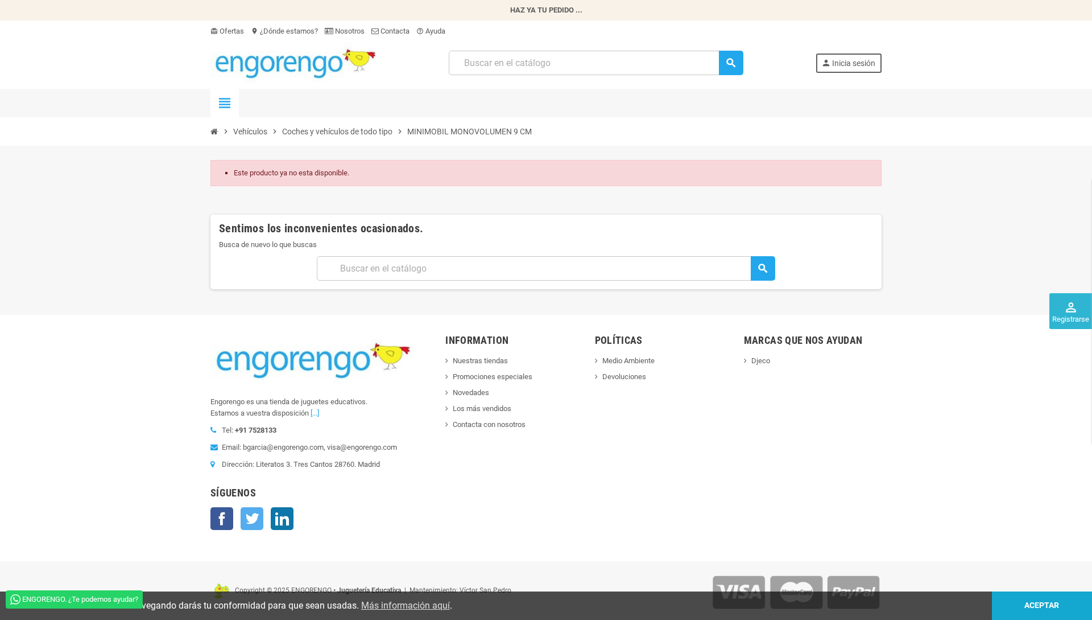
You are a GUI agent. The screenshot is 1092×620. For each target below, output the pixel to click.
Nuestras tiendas (480, 360)
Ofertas (227, 31)
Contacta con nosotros (489, 424)
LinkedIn (282, 518)
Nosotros (349, 31)
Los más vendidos (482, 408)
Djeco (760, 360)
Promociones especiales (492, 376)
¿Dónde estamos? (284, 31)
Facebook (221, 518)
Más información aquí (405, 605)
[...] (315, 413)
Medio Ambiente (628, 360)
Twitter (252, 518)
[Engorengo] (293, 62)
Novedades (471, 392)
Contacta (394, 31)
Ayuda (430, 31)
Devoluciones (624, 376)
